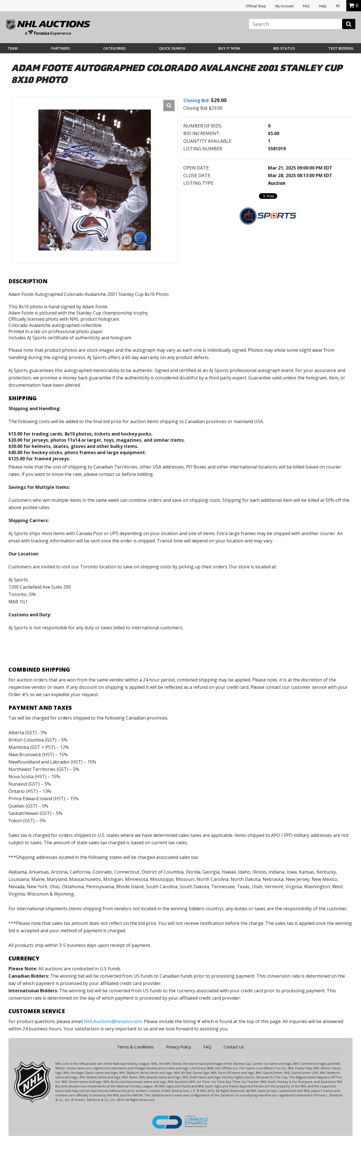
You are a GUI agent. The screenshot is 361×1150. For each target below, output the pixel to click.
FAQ (306, 6)
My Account (284, 6)
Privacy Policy (178, 1047)
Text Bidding (341, 48)
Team (12, 48)
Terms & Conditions (135, 1047)
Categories (114, 48)
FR (338, 6)
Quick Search (172, 48)
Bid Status (284, 48)
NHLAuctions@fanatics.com (113, 1021)
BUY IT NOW (229, 48)
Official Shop (256, 6)
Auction (276, 183)
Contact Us (234, 1047)
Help (323, 6)
